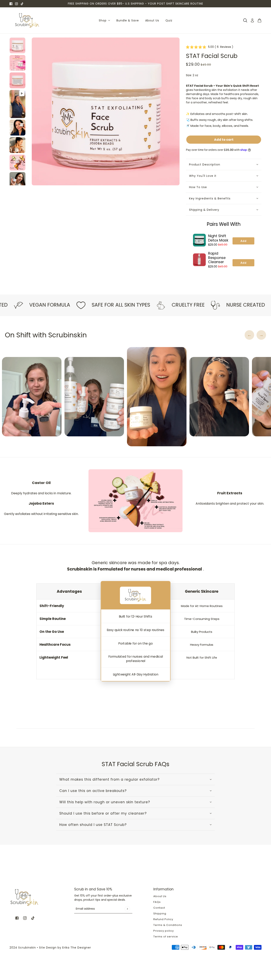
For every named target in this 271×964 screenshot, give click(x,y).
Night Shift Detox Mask (218, 238)
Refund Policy (163, 919)
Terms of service (165, 936)
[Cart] (259, 20)
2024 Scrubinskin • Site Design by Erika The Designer (50, 948)
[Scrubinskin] (27, 20)
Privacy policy (163, 931)
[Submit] (127, 908)
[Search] (245, 20)
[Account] (252, 20)
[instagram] (16, 3)
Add (243, 240)
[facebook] (11, 3)
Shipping (159, 913)
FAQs (157, 902)
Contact (159, 908)
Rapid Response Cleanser (217, 257)
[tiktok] (22, 3)
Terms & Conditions (167, 925)
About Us (159, 896)
